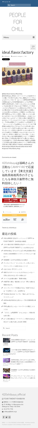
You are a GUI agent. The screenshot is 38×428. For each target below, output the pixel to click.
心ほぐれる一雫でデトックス (13, 269)
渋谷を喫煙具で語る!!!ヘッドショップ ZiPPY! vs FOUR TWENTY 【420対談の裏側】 (19, 342)
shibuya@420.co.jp (10, 411)
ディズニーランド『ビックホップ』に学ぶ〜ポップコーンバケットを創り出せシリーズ (19, 378)
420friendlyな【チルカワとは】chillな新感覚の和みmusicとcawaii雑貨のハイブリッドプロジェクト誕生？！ (20, 254)
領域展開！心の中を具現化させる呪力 (16, 260)
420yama (7, 56)
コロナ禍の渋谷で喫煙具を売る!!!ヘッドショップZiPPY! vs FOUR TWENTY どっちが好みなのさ (19, 352)
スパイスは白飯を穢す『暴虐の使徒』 (16, 278)
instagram (20, 56)
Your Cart (7, 1)
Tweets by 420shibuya (9, 228)
